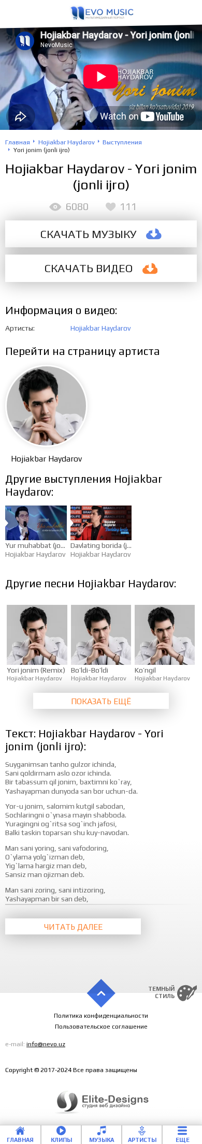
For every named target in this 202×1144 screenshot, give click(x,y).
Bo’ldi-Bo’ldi (89, 670)
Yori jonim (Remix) (36, 670)
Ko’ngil (145, 670)
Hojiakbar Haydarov (100, 328)
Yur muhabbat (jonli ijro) (43, 545)
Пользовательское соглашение (101, 1026)
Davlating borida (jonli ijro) (111, 545)
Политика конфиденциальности (101, 1015)
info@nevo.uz (45, 1044)
